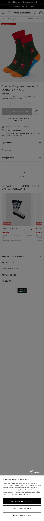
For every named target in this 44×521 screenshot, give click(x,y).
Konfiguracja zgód (22, 515)
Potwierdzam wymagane (22, 508)
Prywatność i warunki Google (21, 494)
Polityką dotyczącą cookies (24, 485)
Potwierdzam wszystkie (22, 501)
